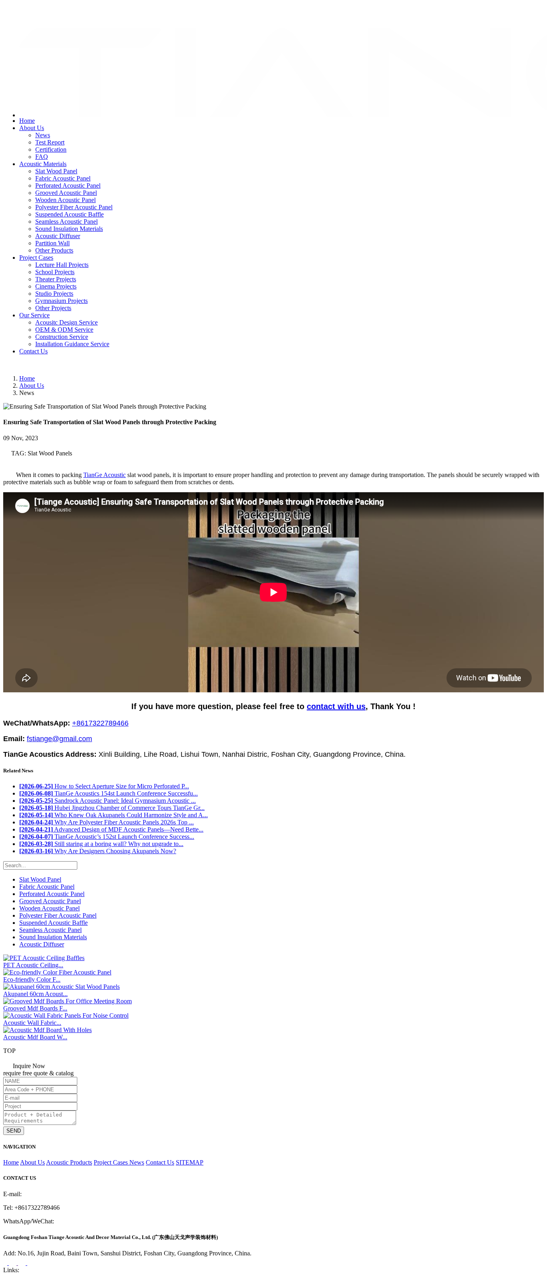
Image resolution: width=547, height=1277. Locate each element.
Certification (50, 149)
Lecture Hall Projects (61, 264)
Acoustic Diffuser (57, 236)
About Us (31, 127)
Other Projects (53, 308)
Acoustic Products (69, 1162)
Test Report (49, 142)
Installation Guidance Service (72, 344)
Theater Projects (55, 279)
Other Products (54, 250)
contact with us (336, 706)
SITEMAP (189, 1162)
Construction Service (61, 336)
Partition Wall (52, 243)
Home (27, 120)
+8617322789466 (35, 9)
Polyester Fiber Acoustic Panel (74, 207)
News (42, 135)
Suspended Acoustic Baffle (69, 214)
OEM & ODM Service (64, 329)
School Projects (54, 272)
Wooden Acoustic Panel (65, 199)
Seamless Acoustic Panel (66, 221)
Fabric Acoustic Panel (62, 178)
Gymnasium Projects (61, 300)
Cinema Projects (55, 286)
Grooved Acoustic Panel (66, 192)
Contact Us (33, 351)
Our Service (34, 315)
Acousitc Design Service (66, 322)
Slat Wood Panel (56, 171)
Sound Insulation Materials (69, 228)
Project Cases (36, 257)
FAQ (41, 156)
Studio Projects (54, 293)
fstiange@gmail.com (38, 17)
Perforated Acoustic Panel (68, 185)
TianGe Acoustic (104, 474)
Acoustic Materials (42, 163)
